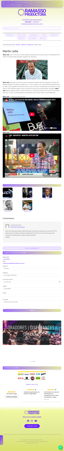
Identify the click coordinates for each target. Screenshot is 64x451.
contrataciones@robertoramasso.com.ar (32, 24)
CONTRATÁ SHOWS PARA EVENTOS (32, 20)
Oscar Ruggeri (47, 198)
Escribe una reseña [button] (11, 397)
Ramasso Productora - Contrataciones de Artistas (32, 12)
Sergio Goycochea (27, 198)
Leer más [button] (46, 399)
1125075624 (35, 22)
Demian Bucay (27, 211)
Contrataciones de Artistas (37, 439)
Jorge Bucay (7, 211)
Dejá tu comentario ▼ (32, 248)
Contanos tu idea (32, 426)
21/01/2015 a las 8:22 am (18, 227)
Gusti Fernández (7, 198)
